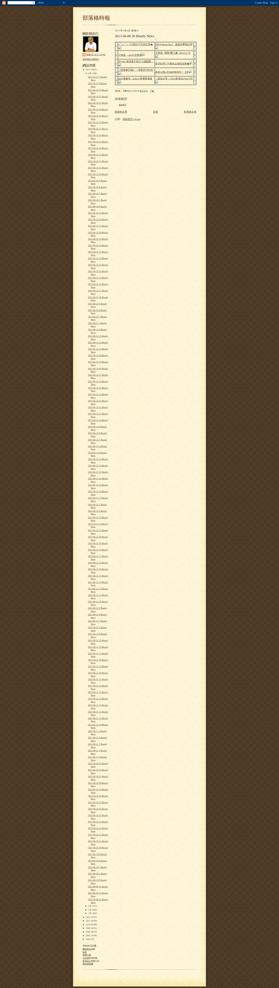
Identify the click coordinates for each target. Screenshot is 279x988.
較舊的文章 (190, 111)
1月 (90, 913)
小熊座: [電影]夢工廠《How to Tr (172, 53)
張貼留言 (122, 105)
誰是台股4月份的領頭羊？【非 (172, 72)
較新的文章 (121, 111)
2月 (90, 909)
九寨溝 (86, 957)
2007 (88, 935)
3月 (90, 905)
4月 (90, 73)
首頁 (155, 111)
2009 (88, 928)
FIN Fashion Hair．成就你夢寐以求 (173, 44)
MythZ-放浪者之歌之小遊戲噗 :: (135, 61)
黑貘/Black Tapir (96, 54)
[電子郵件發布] (151, 91)
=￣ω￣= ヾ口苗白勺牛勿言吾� (135, 44)
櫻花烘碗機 (88, 963)
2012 (88, 917)
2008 (88, 931)
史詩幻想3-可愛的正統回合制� (172, 63)
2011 (88, 920)
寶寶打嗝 (87, 954)
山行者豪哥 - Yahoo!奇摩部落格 (135, 78)
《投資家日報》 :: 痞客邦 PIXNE (135, 70)
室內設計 (87, 961)
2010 (88, 924)
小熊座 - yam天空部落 (130, 55)
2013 (88, 69)
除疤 (85, 952)
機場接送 (87, 949)
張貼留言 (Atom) (131, 119)
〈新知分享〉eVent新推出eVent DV (174, 78)
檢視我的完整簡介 (91, 59)
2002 (88, 939)
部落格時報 (96, 17)
